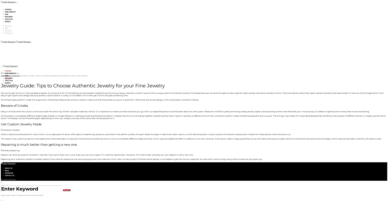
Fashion (8, 9)
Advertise (8, 30)
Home (4, 75)
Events (8, 21)
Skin (6, 14)
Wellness (9, 16)
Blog (6, 28)
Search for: (5, 184)
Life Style (9, 19)
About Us (8, 26)
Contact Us (9, 33)
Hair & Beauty (10, 12)
